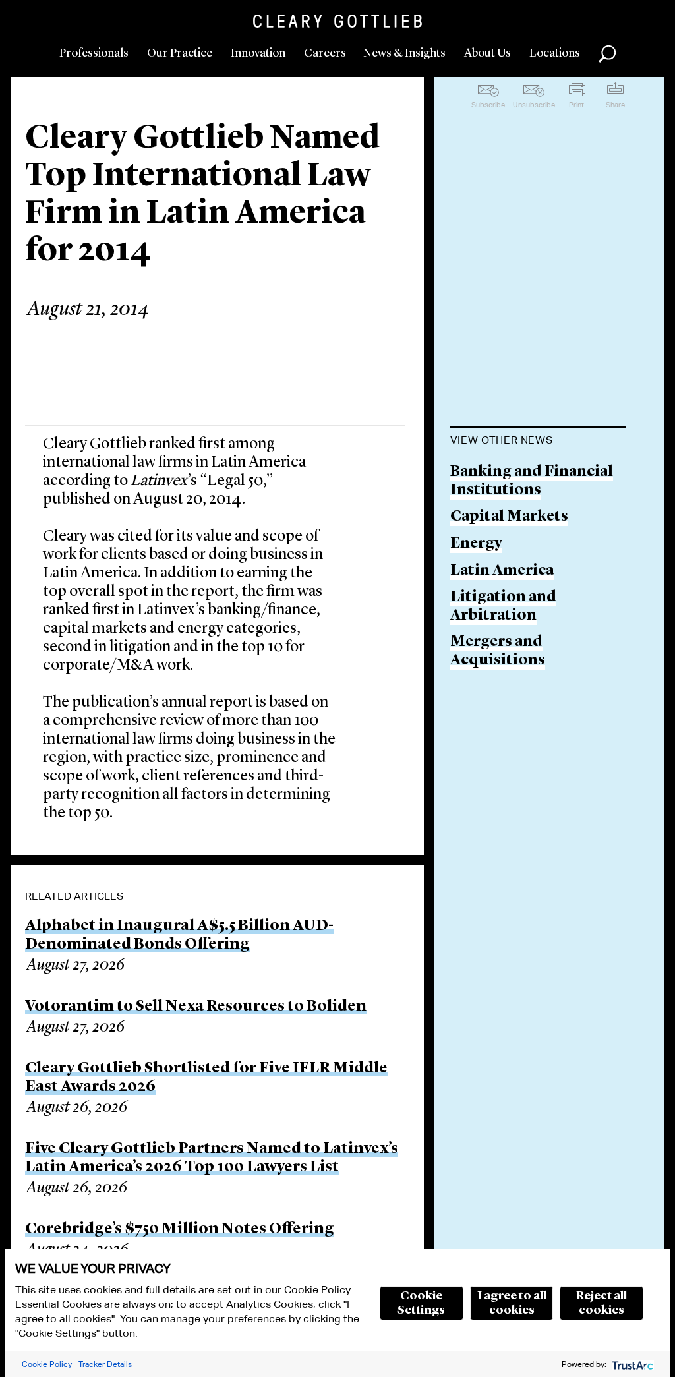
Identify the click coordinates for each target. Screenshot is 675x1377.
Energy (476, 544)
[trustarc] (631, 1364)
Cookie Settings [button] (421, 1303)
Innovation (258, 53)
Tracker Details (105, 1364)
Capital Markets (509, 517)
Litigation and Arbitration (503, 607)
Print (576, 104)
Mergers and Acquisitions (497, 651)
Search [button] (607, 54)
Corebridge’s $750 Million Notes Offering (179, 1229)
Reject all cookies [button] (601, 1303)
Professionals (94, 53)
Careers (325, 53)
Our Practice (179, 53)
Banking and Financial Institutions (531, 481)
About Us (487, 53)
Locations (554, 53)
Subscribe (488, 104)
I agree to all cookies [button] (511, 1303)
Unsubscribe (534, 104)
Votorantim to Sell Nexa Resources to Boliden (196, 1006)
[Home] (337, 21)
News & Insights (404, 53)
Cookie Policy (47, 1364)
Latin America (502, 571)
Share (615, 104)
